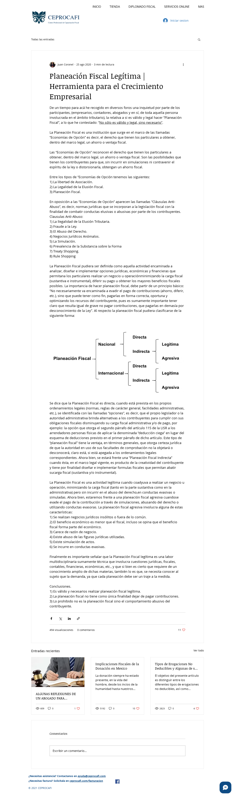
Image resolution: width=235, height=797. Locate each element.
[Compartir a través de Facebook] (51, 618)
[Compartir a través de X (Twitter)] (60, 618)
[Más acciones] (183, 64)
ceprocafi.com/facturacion (86, 781)
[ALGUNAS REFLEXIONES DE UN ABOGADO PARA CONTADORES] (57, 672)
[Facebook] (117, 781)
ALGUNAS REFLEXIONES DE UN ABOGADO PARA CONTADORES (56, 696)
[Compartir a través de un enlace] (78, 618)
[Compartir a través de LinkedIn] (69, 618)
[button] (199, 20)
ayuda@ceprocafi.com (92, 776)
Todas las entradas (42, 39)
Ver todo (199, 650)
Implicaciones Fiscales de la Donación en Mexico (117, 666)
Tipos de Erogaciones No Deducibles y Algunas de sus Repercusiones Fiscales (176, 666)
